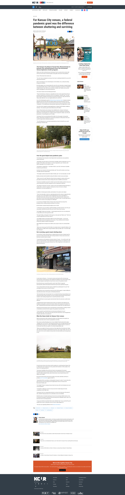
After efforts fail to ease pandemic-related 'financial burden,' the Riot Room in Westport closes (56, 433)
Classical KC (77, 10)
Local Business (49, 410)
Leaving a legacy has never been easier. (84, 64)
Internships (67, 486)
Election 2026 (35, 10)
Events (67, 477)
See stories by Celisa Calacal (44, 423)
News (40, 10)
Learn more (84, 76)
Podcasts (54, 484)
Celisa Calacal (42, 417)
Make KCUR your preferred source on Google (84, 131)
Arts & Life (45, 10)
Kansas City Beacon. (57, 404)
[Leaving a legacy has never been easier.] (84, 54)
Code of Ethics (81, 479)
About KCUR (55, 477)
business (42, 410)
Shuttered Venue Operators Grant (56, 100)
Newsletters (55, 486)
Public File (80, 484)
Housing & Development (86, 96)
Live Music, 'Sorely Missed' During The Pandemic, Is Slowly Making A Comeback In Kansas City (56, 455)
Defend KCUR (62, 470)
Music (37, 410)
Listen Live (54, 479)
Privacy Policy (81, 486)
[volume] (36, 7)
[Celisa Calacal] (35, 420)
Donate (90, 2)
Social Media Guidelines (82, 477)
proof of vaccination (43, 377)
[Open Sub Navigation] (41, 10)
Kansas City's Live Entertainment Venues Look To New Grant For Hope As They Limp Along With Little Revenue (59, 440)
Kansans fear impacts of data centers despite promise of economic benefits (87, 99)
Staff (67, 479)
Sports (85, 84)
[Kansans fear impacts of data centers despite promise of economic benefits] (80, 97)
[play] (33, 7)
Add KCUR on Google (84, 139)
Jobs (66, 484)
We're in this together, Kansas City (62, 463)
